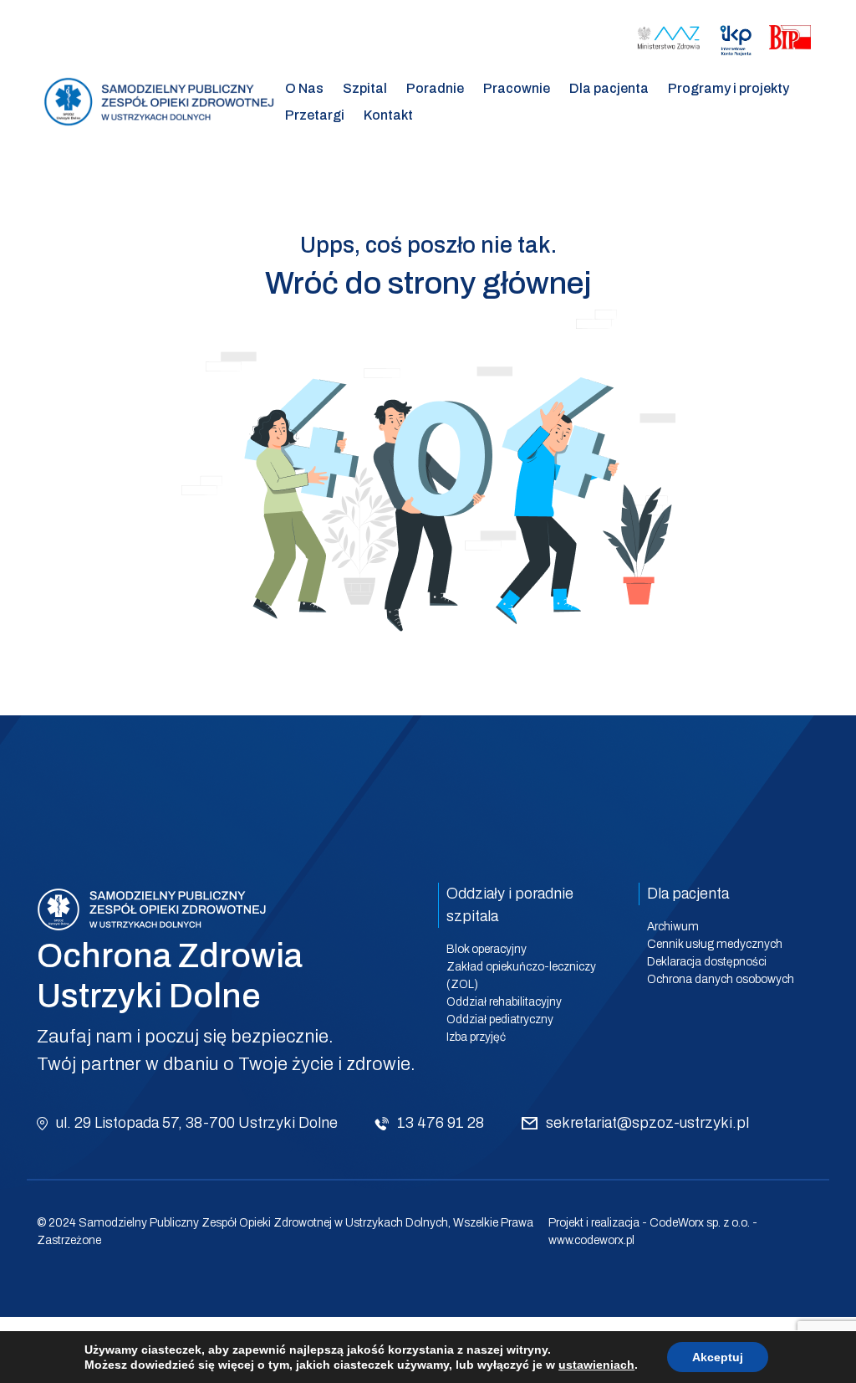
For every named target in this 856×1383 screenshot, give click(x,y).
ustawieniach (596, 1364)
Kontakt (388, 115)
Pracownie (516, 88)
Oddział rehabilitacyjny (504, 1002)
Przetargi (314, 115)
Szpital (365, 88)
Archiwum (673, 926)
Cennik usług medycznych (714, 944)
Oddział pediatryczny (499, 1019)
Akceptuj (717, 1357)
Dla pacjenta (609, 88)
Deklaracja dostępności (707, 961)
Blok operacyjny (486, 949)
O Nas (304, 88)
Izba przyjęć (476, 1037)
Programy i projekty (728, 88)
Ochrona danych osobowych (720, 979)
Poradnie (435, 88)
